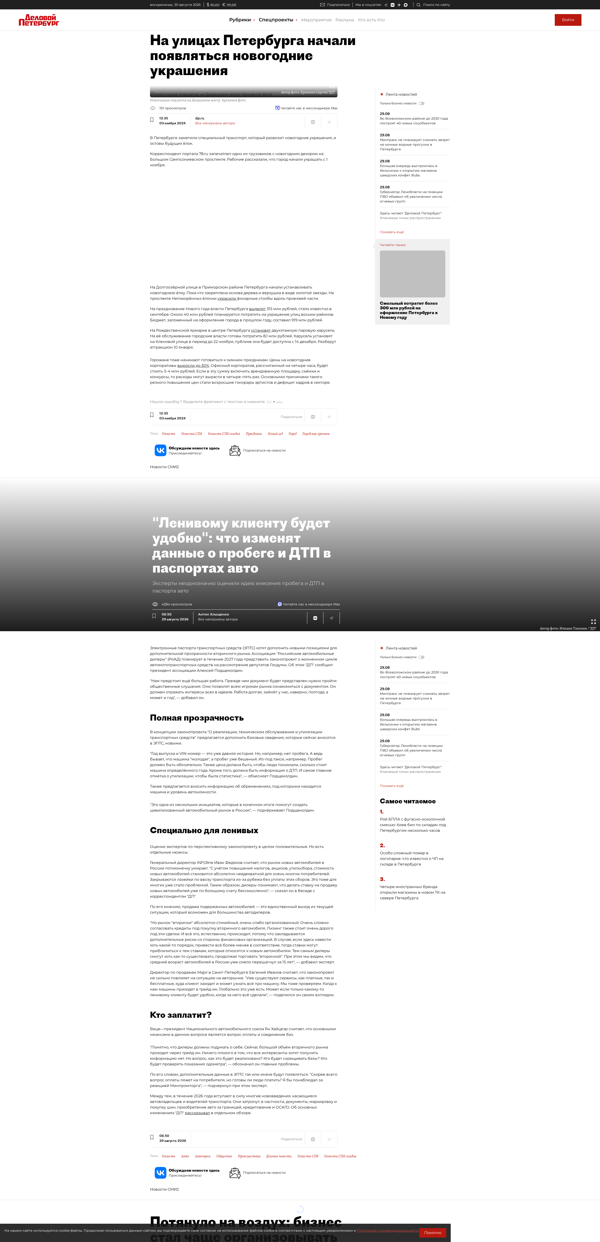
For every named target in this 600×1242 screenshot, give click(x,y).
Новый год (275, 433)
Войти (568, 20)
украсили (227, 298)
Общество (224, 1156)
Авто (185, 1156)
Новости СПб (191, 433)
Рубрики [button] (240, 20)
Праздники (254, 433)
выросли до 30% (193, 365)
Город (292, 433)
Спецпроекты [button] (277, 20)
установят (261, 330)
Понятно (432, 1233)
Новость (168, 433)
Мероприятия (316, 20)
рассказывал (197, 1113)
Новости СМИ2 (164, 467)
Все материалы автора (215, 123)
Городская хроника (316, 433)
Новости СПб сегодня (224, 433)
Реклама (344, 20)
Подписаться (338, 5)
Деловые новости (279, 1156)
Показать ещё (392, 232)
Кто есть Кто (371, 20)
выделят (257, 309)
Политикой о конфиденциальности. (388, 1230)
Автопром (202, 1156)
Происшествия (249, 1156)
